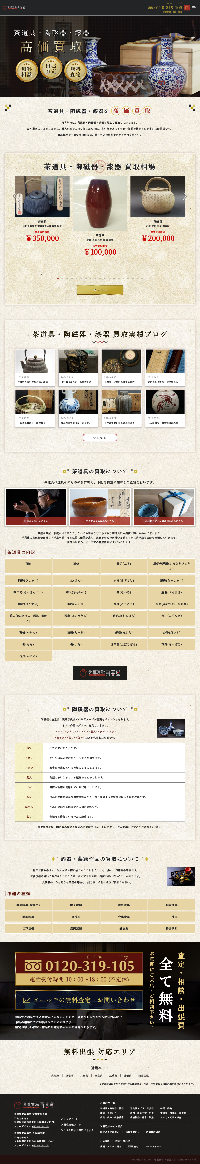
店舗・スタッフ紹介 (110, 1146)
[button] (58, 278)
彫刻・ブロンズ (108, 1113)
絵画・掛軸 (166, 1108)
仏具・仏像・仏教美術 (112, 1117)
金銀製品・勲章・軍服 (142, 1117)
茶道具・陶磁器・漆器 (112, 1108)
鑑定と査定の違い (109, 1132)
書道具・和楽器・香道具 (173, 1113)
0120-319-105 (40, 1126)
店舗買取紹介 (153, 1132)
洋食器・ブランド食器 (142, 1108)
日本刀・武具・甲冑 (170, 1117)
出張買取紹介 (133, 1132)
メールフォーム (153, 1146)
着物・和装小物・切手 (142, 1113)
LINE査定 (133, 1146)
